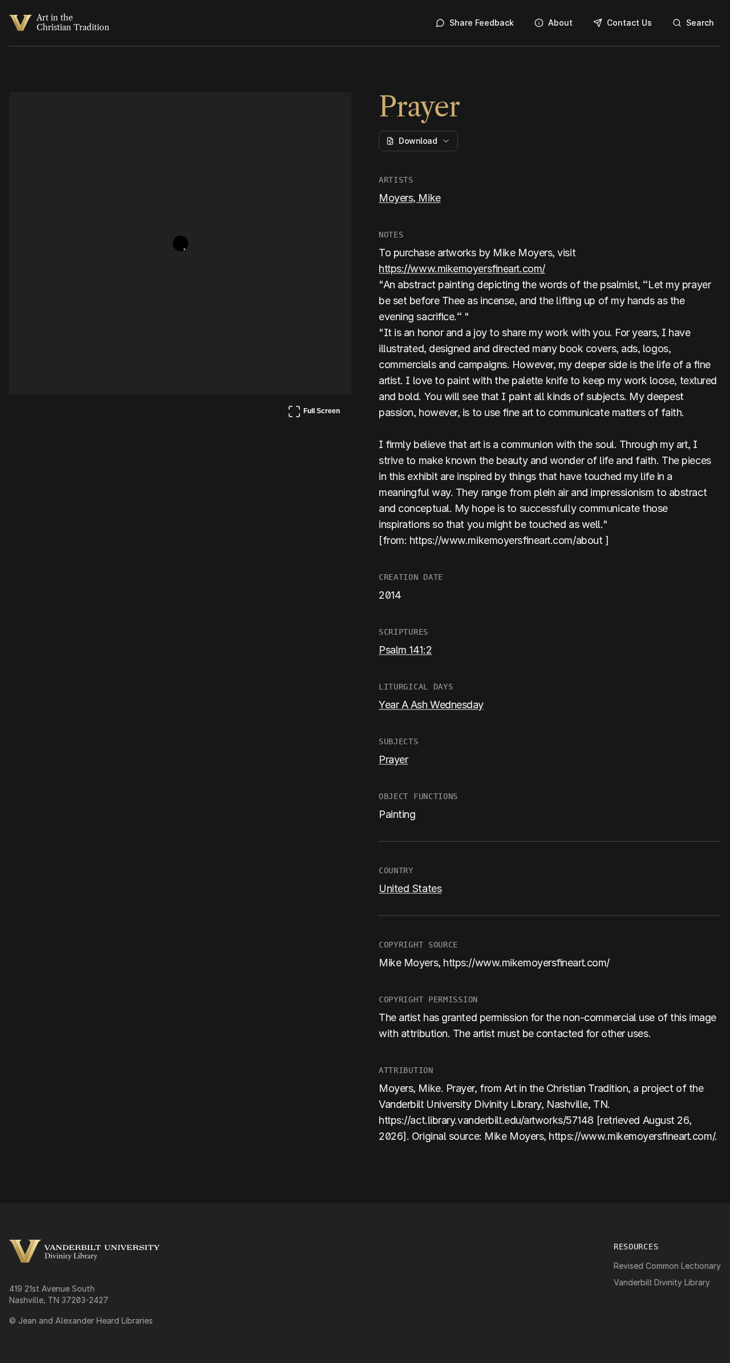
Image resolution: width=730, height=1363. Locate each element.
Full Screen (313, 413)
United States (410, 888)
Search (700, 22)
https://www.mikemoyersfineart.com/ (462, 269)
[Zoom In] (300, 111)
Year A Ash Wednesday (431, 705)
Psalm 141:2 (405, 650)
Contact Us (629, 22)
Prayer (393, 759)
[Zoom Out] (327, 111)
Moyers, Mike (410, 198)
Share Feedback (481, 22)
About (560, 22)
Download (418, 141)
